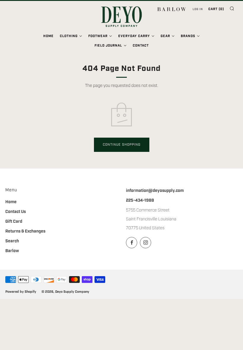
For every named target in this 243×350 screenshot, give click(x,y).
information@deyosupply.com (155, 190)
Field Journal (108, 46)
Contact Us (15, 211)
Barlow (12, 251)
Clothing (69, 36)
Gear (165, 36)
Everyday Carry (134, 36)
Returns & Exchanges (25, 231)
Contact (141, 46)
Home (48, 36)
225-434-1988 (140, 200)
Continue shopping (121, 145)
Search (12, 241)
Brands (188, 36)
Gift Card (13, 221)
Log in (198, 9)
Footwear (98, 36)
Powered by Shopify (20, 291)
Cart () (216, 9)
